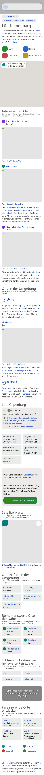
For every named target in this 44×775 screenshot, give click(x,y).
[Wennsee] (22, 185)
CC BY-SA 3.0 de (18, 364)
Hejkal (8, 364)
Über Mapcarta (8, 762)
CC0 (37, 771)
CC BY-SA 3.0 (17, 204)
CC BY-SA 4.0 (15, 161)
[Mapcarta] (5, 7)
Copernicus (10, 567)
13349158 (7, 461)
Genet (8, 204)
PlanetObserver (34, 565)
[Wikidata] (10, 481)
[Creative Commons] (31, 758)
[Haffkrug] (22, 345)
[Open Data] (9, 471)
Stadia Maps (8, 565)
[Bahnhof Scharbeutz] (22, 143)
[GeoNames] (5, 481)
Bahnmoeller (11, 269)
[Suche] (39, 6)
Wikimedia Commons (21, 477)
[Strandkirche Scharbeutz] (22, 249)
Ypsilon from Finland (25, 771)
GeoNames (29, 474)
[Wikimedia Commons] (14, 481)
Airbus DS (18, 565)
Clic (7, 161)
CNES (25, 565)
